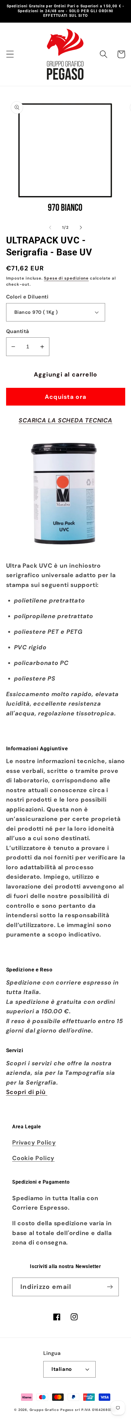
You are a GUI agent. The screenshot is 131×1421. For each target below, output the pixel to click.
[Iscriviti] (110, 1287)
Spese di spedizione (66, 278)
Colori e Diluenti (27, 296)
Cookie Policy (33, 1158)
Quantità (17, 331)
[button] (10, 54)
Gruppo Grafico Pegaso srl (55, 1410)
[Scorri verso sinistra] (50, 227)
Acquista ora (66, 397)
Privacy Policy (34, 1142)
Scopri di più (27, 1092)
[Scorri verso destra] (81, 227)
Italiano (61, 1369)
